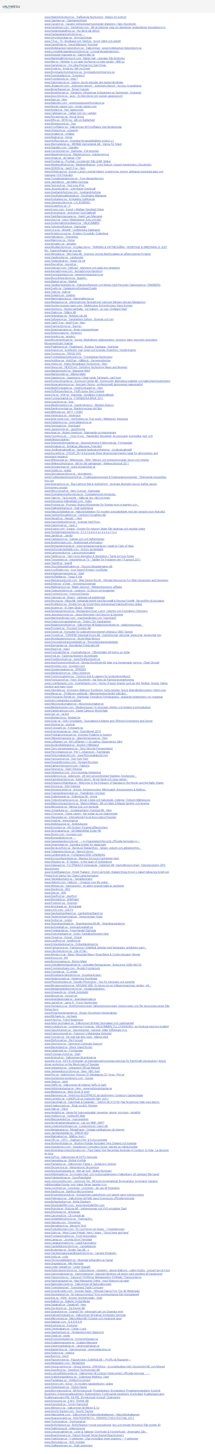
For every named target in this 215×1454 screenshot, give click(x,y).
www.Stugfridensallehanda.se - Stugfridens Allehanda (75, 195)
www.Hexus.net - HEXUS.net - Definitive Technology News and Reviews (86, 367)
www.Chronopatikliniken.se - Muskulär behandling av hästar (79, 1260)
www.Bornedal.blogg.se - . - (60, 837)
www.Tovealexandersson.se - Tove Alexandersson (74, 178)
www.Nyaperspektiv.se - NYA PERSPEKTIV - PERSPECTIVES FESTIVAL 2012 (89, 1418)
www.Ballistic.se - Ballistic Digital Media (67, 1301)
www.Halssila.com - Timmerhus (63, 1222)
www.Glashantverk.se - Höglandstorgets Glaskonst (74, 1332)
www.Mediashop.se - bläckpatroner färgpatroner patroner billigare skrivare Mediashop (95, 302)
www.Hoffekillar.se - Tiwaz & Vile (63, 576)
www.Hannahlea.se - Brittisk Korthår (65, 1160)
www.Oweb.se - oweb (57, 1335)
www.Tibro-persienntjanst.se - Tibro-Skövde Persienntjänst (79, 748)
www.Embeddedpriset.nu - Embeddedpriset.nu (71, 944)
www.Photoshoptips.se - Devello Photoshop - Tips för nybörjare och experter (90, 982)
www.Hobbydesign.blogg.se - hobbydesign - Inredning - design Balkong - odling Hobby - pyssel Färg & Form (107, 1270)
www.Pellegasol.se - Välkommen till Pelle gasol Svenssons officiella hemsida (89, 1198)
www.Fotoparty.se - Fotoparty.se (64, 727)
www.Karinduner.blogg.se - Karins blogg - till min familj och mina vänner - (86, 779)
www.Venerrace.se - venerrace (63, 415)
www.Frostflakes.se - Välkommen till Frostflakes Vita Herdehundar (83, 127)
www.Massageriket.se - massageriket (66, 1119)
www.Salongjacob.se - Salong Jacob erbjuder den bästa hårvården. (84, 82)
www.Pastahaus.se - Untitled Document (67, 1380)
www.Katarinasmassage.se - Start (64, 573)
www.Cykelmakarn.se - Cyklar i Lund (65, 1328)
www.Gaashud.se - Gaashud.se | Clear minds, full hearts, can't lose (83, 377)
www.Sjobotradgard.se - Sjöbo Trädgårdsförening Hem (77, 933)
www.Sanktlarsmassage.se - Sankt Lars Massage (73, 216)
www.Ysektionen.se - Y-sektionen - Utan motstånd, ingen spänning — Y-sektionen (91, 1438)
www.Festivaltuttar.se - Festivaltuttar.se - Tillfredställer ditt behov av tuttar (87, 652)
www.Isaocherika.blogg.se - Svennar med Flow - (73, 521)
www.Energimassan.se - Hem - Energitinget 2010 (73, 731)
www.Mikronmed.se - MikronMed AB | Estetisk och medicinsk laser (83, 1318)
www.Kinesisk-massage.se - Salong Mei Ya (69, 54)
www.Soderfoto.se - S (57, 205)
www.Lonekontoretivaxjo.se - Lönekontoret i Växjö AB (76, 1126)
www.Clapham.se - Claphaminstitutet (66, 20)
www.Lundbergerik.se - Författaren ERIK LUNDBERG (75, 854)
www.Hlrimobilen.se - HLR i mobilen (65, 1442)
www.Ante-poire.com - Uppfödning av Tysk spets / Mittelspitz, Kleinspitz (86, 419)
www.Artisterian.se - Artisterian (62, 1212)
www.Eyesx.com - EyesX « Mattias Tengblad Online (74, 209)
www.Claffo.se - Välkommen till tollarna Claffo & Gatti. (76, 1085)
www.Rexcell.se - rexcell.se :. (61, 264)
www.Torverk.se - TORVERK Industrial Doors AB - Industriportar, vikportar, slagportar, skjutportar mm (103, 635)
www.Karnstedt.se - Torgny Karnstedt (66, 1404)
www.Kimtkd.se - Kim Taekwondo (64, 109)
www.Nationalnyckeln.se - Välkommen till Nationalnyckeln (78, 1284)
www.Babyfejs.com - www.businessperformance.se (74, 102)
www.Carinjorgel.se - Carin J (61, 525)
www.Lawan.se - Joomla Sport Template (68, 1239)
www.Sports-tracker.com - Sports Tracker (69, 1411)
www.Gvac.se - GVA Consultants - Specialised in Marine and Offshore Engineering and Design (99, 721)
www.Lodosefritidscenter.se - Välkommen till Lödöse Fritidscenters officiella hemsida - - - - (97, 1373)
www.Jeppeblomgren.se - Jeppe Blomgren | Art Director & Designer (84, 614)
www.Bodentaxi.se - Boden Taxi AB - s (67, 1249)
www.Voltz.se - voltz (56, 1256)
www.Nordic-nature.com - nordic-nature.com (71, 106)
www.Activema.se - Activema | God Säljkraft (70, 212)
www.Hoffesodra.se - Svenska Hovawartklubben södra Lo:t (79, 140)
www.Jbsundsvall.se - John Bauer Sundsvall (70, 188)
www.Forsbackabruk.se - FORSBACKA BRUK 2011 (74, 398)
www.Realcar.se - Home (58, 137)
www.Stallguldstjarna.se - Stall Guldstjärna (69, 508)
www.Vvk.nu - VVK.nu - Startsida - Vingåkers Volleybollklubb (79, 394)
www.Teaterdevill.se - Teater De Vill (65, 260)
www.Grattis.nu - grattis (58, 470)
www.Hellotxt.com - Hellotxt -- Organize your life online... (77, 882)
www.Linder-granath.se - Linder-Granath (67, 1267)
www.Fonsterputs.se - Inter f (61, 78)
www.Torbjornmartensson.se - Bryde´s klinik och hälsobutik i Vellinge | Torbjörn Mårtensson (97, 800)
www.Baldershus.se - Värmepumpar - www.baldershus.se (78, 1349)
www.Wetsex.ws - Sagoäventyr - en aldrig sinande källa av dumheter (84, 885)
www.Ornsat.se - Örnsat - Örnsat (63, 937)
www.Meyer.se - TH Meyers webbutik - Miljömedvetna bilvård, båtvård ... (86, 693)
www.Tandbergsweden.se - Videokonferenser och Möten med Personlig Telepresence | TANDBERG (102, 285)
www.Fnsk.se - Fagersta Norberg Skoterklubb (71, 655)
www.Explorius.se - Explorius (61, 1325)
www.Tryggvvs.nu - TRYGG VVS (63, 353)
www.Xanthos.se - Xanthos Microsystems (69, 1191)
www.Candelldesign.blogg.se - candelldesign (70, 1246)
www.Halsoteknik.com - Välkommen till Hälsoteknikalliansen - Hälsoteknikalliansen (92, 1414)
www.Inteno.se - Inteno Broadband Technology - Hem (76, 363)
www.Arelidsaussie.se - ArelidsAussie (66, 824)
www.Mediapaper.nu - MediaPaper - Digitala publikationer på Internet (84, 1129)
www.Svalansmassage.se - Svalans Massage (71, 1342)
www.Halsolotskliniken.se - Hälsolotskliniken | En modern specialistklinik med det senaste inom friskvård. (105, 511)
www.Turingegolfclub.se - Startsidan (65, 226)
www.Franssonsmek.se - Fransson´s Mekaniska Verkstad (78, 1033)
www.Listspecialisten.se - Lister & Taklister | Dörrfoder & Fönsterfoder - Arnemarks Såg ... (96, 1431)
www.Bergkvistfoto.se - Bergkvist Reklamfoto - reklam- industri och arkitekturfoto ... (93, 848)
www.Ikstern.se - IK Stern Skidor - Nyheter (69, 607)
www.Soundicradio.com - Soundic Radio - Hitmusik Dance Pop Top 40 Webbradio (92, 1291)
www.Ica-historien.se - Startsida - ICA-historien (72, 151)
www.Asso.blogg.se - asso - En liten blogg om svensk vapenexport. (84, 96)
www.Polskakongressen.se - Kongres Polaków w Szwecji (78, 734)
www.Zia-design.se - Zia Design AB (65, 1308)
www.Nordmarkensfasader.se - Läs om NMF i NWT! (74, 1122)
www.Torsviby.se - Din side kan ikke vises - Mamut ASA (76, 1037)
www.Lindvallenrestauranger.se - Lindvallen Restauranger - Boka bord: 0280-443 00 (93, 964)
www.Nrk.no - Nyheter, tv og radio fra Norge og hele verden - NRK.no (85, 61)
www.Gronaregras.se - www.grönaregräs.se (70, 466)
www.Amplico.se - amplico (60, 336)
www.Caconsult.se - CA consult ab (64, 1215)
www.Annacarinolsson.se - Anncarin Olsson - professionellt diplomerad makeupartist (94, 384)
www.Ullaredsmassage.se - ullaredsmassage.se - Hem (76, 738)
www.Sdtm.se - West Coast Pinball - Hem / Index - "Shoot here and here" (87, 1232)
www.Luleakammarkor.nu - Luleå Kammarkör (70, 1243)
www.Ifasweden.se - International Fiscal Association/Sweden (80, 817)
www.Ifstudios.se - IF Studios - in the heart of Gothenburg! (78, 861)
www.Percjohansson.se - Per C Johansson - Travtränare (77, 752)
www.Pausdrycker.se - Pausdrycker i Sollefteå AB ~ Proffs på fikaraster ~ (88, 1359)
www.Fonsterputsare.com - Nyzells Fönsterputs (72, 968)
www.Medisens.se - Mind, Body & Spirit (67, 1091)
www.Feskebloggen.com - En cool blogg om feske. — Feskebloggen (84, 1229)
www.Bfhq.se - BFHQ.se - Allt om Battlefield (70, 120)
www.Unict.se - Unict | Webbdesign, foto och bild (73, 219)
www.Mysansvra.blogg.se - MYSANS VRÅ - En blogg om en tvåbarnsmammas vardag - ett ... (98, 985)
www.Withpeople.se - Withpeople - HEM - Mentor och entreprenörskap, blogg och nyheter (97, 460)
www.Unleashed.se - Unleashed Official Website (72, 1067)
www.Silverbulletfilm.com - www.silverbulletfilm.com (74, 1205)
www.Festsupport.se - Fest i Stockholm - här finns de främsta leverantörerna (89, 679)
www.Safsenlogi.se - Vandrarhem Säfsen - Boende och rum (79, 319)
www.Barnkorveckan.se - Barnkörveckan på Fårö (73, 408)
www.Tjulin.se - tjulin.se (58, 291)
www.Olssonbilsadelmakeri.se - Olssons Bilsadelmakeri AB (78, 566)
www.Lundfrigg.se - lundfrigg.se (62, 940)
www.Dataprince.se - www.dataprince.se (68, 422)
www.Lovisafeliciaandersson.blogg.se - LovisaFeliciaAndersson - (82, 51)
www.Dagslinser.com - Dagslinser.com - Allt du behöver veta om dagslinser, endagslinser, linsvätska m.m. (105, 27)
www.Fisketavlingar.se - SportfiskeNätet (68, 1177)
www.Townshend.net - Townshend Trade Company (74, 1287)
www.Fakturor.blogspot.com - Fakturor (67, 765)
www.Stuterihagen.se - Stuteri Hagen (66, 1387)
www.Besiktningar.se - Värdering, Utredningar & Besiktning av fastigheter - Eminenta (93, 92)
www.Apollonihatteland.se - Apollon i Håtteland (72, 745)
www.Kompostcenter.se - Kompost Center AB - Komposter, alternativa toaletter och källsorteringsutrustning (107, 381)
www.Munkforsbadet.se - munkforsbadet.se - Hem (74, 388)
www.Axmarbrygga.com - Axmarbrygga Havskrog (73, 271)
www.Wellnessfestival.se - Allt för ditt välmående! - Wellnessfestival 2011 (87, 463)
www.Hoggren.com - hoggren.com (65, 666)
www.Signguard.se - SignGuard (62, 425)
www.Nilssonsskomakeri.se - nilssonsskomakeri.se (74, 703)
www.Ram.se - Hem (56, 99)
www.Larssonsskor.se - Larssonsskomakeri (70, 552)
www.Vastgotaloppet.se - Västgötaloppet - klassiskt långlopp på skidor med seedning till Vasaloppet (103, 1273)
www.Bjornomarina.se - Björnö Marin (66, 961)
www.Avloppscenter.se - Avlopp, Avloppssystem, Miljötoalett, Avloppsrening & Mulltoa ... (96, 789)
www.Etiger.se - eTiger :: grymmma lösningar (70, 583)
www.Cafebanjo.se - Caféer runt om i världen (70, 113)
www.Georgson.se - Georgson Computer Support (73, 1043)
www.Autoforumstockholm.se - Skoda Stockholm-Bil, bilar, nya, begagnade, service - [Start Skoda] (102, 662)
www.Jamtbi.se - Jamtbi (59, 535)
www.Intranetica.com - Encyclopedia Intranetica (73, 772)
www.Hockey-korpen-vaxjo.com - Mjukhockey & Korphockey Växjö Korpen (89, 305)
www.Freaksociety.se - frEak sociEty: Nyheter (71, 1105)
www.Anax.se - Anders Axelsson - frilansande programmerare (80, 432)
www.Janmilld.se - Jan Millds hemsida (66, 182)
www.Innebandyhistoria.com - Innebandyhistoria (73, 192)
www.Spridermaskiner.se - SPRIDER (65, 669)
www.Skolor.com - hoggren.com (63, 834)
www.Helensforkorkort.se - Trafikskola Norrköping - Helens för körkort (85, 17)
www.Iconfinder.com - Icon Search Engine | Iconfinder (76, 569)
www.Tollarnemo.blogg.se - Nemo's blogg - (69, 851)
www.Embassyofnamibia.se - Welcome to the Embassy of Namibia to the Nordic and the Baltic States (104, 782)
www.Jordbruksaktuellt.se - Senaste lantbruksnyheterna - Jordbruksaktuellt (88, 449)
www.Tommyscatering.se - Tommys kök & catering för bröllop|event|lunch (87, 676)
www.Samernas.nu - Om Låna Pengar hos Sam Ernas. (75, 65)
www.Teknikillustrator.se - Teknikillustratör (69, 879)
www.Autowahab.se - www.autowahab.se (69, 927)
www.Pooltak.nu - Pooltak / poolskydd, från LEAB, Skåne (78, 161)
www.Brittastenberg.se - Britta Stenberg (68, 1201)
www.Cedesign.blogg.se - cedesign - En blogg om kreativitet (80, 590)
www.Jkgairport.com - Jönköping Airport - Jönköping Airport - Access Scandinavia (93, 85)
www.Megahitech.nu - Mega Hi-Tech (65, 1225)
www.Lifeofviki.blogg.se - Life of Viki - (66, 951)
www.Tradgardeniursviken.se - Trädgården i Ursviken (75, 793)
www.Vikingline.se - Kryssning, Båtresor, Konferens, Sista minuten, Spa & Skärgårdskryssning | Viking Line (105, 690)
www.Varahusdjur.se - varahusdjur (64, 257)
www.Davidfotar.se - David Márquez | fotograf (71, 44)
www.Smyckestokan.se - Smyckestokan (68, 37)
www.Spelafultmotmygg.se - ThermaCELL (69, 1218)
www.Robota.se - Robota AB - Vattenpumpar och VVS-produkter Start (86, 1208)
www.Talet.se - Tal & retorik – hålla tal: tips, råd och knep (77, 497)
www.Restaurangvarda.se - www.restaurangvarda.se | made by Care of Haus (89, 546)
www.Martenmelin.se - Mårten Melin (65, 374)
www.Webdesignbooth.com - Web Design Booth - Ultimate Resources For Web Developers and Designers (106, 580)
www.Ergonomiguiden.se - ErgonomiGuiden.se (71, 1339)
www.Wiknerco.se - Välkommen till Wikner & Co (72, 1407)
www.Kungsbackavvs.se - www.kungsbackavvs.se (74, 274)
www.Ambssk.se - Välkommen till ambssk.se (70, 1057)
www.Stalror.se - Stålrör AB (60, 312)
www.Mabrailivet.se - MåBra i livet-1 (65, 1136)
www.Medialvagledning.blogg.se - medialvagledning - (75, 988)
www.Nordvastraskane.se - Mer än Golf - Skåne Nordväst (78, 1170)
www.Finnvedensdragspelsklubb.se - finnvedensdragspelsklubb (81, 642)
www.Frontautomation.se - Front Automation (71, 1236)
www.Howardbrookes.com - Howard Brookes (71, 762)
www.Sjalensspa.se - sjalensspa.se (65, 1428)
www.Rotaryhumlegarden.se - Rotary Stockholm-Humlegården (81, 1012)
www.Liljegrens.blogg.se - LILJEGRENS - (68, 202)
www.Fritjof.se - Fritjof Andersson (64, 1019)
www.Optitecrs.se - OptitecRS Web (65, 1115)
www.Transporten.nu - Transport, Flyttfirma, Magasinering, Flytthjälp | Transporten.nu (93, 1277)
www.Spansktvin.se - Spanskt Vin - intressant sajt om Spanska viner (84, 1311)
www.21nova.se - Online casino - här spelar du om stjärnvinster (81, 813)
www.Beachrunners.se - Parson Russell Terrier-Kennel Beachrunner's (84, 1435)
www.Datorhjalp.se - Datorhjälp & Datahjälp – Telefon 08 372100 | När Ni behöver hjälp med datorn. (102, 1102)
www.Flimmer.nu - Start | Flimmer (63, 769)
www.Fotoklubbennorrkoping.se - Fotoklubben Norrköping (78, 357)
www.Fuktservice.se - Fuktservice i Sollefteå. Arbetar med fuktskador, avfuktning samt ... (96, 947)
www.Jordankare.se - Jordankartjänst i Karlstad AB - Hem (78, 810)
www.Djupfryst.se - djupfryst (61, 896)
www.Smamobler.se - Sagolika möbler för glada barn (75, 844)
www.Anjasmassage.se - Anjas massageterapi (71, 329)
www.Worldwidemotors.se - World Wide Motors (72, 638)
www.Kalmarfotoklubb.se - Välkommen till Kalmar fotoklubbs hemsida (85, 1315)
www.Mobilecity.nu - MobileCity (62, 717)
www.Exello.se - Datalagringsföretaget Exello (71, 288)
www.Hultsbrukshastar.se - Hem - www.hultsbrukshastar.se (78, 1088)
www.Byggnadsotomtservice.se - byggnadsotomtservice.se (80, 72)
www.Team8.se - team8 (58, 563)
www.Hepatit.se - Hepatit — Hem (63, 518)
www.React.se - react (57, 649)
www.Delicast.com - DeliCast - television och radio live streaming (82, 267)
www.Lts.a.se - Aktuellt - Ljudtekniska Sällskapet (72, 230)
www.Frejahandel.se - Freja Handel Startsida (70, 930)
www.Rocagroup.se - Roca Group (64, 116)
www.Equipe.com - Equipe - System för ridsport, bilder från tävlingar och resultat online (95, 528)
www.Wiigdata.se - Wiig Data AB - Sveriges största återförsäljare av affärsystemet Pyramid (98, 254)
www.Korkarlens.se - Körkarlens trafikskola (70, 199)
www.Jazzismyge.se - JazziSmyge (65, 429)
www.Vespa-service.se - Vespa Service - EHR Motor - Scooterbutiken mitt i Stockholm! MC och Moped (105, 1366)
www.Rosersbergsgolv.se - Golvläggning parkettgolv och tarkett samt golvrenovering (94, 1194)
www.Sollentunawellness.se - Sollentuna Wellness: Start (77, 1376)
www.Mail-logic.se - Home (60, 240)
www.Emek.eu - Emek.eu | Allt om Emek (67, 68)
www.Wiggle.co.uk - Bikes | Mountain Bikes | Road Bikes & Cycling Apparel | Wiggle (92, 954)
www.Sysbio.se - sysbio (58, 920)
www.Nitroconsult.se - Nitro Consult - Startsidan (72, 491)
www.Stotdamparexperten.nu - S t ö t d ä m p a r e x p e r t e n (81, 532)
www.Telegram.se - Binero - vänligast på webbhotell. (75, 597)
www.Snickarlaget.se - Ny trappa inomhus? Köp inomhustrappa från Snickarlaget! (92, 1294)
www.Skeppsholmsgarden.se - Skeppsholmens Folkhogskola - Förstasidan (88, 442)
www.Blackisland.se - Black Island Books (68, 1047)
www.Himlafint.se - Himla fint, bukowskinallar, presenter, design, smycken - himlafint (92, 1112)
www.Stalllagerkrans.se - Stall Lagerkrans (69, 1445)
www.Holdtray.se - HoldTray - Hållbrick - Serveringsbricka (78, 360)
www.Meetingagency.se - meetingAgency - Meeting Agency (79, 405)
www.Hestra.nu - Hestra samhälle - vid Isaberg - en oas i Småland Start (86, 309)
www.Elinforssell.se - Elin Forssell (64, 1040)
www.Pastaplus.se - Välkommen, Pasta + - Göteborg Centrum (80, 1164)
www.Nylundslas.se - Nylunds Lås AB (66, 315)
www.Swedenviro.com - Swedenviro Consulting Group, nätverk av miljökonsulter (91, 1146)
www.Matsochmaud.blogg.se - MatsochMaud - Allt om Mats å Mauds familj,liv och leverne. (97, 803)
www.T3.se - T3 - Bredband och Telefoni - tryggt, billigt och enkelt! (83, 41)
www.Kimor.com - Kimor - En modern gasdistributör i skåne (79, 1383)
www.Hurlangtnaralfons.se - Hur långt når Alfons (72, 30)
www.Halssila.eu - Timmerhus (61, 236)
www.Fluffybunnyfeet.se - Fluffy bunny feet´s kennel (74, 391)
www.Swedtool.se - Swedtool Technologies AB (72, 1370)
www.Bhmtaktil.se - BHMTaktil (62, 899)
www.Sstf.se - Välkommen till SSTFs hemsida (71, 1157)
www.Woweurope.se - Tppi (60, 123)
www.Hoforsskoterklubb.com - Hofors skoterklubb (74, 549)
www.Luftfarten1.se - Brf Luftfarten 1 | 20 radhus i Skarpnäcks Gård (83, 741)
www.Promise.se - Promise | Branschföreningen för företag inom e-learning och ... (92, 504)
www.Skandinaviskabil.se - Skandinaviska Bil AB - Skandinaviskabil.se (85, 923)
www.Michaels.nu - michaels (61, 1016)
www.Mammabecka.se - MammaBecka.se (69, 298)
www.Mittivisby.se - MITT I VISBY (64, 412)
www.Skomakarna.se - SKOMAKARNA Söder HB (73, 830)
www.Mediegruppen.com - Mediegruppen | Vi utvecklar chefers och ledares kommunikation (98, 707)
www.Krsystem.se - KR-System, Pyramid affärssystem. (76, 827)
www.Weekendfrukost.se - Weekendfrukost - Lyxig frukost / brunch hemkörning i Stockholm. (98, 164)
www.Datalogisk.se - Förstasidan (64, 1050)
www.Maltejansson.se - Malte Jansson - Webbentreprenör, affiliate (83, 587)
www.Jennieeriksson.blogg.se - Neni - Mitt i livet (72, 1071)
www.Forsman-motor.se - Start (62, 1054)
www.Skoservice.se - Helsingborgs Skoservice (72, 1167)
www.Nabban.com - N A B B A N (63, 1321)
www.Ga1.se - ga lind (57, 714)
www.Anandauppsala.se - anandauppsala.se (70, 999)
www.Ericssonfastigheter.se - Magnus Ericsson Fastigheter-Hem (82, 858)
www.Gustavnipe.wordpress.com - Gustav (69, 1078)
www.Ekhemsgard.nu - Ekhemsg (63, 333)
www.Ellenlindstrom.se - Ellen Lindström (67, 673)
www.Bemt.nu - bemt (57, 1356)
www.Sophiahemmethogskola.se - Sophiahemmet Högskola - (80, 494)
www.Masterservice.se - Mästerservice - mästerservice (77, 154)
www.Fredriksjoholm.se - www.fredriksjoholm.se (72, 659)
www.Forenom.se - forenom (61, 903)
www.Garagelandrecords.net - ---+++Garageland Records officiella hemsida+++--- (92, 841)
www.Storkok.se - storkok (60, 724)
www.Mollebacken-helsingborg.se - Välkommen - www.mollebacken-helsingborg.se (93, 48)
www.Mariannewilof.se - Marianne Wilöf (67, 370)
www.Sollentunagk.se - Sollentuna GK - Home (71, 796)
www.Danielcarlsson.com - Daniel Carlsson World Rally (76, 710)
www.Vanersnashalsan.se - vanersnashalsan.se (72, 1345)
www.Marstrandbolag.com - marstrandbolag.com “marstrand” (80, 618)
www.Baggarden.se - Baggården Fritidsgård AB (72, 645)
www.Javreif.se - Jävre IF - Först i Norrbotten (71, 1002)
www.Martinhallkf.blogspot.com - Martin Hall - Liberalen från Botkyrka (85, 58)
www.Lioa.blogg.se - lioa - (59, 401)
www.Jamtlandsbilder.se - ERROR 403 (67, 1133)
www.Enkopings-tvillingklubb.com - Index (68, 501)
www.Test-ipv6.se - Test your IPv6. (65, 185)
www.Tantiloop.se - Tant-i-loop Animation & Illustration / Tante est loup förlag (89, 556)
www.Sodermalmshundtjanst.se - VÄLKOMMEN (72, 223)
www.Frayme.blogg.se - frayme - (63, 326)
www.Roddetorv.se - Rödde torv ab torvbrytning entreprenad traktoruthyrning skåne (93, 604)
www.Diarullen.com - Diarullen (61, 147)
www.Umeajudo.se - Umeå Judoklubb (66, 992)
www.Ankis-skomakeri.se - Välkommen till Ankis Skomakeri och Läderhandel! (89, 1023)
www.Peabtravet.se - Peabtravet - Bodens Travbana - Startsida (81, 346)
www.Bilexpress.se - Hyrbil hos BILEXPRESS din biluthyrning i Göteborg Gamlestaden (94, 1095)
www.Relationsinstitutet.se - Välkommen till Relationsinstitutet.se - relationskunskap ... (94, 624)
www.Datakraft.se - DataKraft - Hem (65, 1304)
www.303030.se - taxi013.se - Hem (65, 168)
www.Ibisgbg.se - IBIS (57, 889)
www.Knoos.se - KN (56, 957)
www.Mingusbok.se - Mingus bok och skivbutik (72, 806)
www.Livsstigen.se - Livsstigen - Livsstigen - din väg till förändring (82, 1188)
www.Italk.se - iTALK (56, 1109)
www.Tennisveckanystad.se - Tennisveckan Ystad (73, 916)
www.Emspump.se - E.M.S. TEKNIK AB (67, 1401)
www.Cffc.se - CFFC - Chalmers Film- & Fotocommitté (76, 1140)
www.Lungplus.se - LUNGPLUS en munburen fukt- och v (77, 1098)
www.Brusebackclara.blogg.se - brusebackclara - (73, 975)
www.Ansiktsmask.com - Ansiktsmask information (73, 542)
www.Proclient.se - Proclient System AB (68, 628)
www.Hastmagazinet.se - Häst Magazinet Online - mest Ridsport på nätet (87, 1280)
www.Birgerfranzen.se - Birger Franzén (67, 89)
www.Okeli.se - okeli (56, 1081)
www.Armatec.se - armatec (60, 243)
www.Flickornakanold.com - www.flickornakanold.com (76, 755)
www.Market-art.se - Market (61, 281)
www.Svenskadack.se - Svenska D (65, 75)
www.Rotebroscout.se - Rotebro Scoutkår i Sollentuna (76, 233)
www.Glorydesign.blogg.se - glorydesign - (69, 473)
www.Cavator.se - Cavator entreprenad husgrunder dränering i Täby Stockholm (90, 24)
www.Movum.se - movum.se (61, 995)
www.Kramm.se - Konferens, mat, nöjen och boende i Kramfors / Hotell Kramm (90, 350)
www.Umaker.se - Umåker (59, 133)
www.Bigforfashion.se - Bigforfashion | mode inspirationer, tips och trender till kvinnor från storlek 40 (103, 1425)
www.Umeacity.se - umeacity (61, 130)
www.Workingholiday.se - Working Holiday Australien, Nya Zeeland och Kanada (90, 1143)
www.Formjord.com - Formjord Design (67, 593)
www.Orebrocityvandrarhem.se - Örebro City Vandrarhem (78, 621)
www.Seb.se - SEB (55, 892)
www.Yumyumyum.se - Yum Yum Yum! (66, 758)
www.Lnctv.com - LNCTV (59, 910)
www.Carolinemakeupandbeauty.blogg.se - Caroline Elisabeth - (81, 1253)
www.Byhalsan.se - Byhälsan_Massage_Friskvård (73, 446)
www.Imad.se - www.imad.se (61, 820)
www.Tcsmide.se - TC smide (61, 971)
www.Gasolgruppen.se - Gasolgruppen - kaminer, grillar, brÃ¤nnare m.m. (86, 1030)
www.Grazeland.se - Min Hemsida (64, 1263)
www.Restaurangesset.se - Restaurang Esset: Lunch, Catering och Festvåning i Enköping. (96, 611)
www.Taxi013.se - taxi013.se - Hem (65, 322)
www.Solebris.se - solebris (60, 295)
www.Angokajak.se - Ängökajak (63, 906)
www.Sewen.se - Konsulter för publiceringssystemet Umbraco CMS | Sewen (89, 631)
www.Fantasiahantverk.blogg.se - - (65, 34)
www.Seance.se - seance (59, 1352)
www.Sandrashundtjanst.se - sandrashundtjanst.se (74, 913)
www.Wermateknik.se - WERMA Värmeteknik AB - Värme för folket (83, 144)
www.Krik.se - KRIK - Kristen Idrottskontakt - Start (73, 1298)
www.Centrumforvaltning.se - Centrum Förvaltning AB (75, 515)
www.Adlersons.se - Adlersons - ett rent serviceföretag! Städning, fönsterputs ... (91, 776)
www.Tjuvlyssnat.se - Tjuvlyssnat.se (65, 1421)
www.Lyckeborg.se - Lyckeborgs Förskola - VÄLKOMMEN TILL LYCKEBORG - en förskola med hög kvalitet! (107, 1026)
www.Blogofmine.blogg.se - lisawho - (66, 278)
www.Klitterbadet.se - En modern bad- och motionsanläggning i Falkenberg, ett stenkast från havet (102, 1174)
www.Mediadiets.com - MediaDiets (65, 1363)
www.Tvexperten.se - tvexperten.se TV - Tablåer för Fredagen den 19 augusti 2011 (93, 559)
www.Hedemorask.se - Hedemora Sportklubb (71, 978)
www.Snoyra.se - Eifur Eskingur (62, 786)
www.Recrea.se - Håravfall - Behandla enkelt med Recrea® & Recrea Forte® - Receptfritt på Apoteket (104, 600)
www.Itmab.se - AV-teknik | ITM (63, 158)
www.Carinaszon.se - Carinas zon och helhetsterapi (74, 539)
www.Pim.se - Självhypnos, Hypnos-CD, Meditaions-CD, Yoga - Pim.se (84, 1074)
